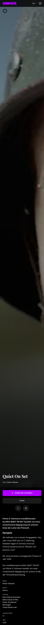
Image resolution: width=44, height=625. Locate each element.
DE (33, 3)
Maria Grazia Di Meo (10, 600)
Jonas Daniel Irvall (10, 607)
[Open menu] (40, 3)
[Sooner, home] (9, 3)
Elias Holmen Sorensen (11, 597)
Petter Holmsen (12, 482)
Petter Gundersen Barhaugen (9, 603)
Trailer (22, 500)
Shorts (5, 590)
